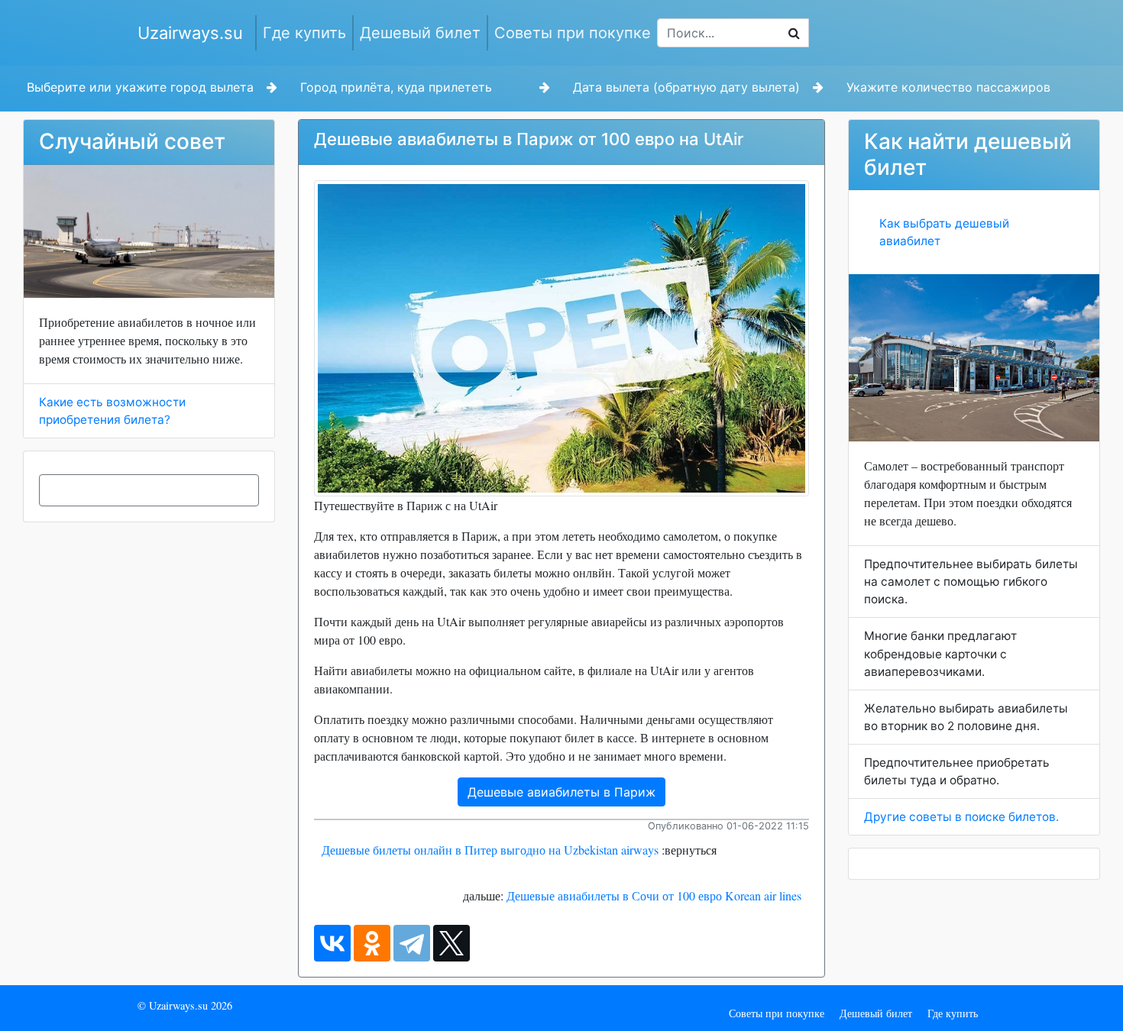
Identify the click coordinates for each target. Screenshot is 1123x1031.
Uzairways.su (190, 33)
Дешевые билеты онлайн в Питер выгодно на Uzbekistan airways (490, 850)
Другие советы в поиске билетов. (961, 817)
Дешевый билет (420, 33)
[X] (451, 943)
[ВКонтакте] (332, 943)
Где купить (304, 33)
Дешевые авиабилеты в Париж (561, 792)
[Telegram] (411, 943)
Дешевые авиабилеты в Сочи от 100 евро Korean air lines (653, 895)
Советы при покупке (572, 33)
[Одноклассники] (372, 943)
